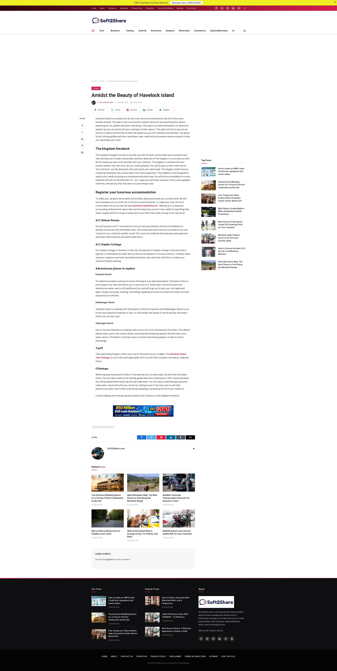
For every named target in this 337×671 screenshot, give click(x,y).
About (102, 8)
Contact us (112, 8)
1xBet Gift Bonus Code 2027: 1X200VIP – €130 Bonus (175, 615)
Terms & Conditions (165, 8)
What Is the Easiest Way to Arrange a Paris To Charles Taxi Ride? (142, 534)
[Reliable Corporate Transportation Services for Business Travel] (179, 483)
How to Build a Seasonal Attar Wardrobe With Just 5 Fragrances (176, 600)
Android (142, 31)
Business (115, 31)
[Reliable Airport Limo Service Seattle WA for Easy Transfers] (179, 518)
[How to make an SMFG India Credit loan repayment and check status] (208, 172)
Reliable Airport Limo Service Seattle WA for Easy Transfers (177, 532)
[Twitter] (82, 132)
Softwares (156, 31)
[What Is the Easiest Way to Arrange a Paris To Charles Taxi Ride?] (143, 518)
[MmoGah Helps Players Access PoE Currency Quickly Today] (208, 239)
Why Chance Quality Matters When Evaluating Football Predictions (231, 211)
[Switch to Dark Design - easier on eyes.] (244, 8)
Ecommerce (200, 31)
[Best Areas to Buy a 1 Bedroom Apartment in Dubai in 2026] (152, 632)
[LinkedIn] (82, 139)
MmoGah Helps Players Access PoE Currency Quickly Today (229, 238)
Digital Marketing (219, 31)
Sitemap (180, 8)
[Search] (244, 31)
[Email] (82, 152)
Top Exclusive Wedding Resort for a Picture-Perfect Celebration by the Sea (107, 498)
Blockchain (184, 31)
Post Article (191, 8)
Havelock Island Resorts (103, 427)
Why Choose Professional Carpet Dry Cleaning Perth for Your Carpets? (230, 225)
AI (233, 31)
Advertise (124, 8)
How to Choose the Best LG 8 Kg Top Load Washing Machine (231, 251)
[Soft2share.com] (109, 20)
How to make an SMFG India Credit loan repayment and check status (231, 171)
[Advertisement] (168, 57)
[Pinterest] (82, 145)
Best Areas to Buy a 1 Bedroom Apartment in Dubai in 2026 (176, 629)
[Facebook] (82, 125)
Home (93, 8)
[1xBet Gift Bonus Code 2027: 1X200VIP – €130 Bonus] (152, 618)
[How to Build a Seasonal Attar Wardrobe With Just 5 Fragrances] (152, 601)
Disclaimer (150, 8)
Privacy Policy (136, 8)
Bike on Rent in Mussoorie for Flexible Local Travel (105, 532)
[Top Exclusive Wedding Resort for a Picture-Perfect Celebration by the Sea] (107, 483)
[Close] (335, 2)
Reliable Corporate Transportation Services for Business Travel (176, 498)
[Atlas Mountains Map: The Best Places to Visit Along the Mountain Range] (143, 483)
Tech (101, 31)
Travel (96, 88)
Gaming (130, 31)
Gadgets (170, 31)
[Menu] (93, 30)
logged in (110, 559)
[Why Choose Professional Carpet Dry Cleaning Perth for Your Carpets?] (208, 225)
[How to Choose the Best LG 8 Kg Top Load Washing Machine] (208, 252)
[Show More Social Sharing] (174, 110)
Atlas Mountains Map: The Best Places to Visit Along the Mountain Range (142, 498)
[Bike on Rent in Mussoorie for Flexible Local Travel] (107, 518)
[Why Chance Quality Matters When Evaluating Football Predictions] (208, 212)
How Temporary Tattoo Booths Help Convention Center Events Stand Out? (230, 198)
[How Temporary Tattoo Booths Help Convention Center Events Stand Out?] (208, 199)
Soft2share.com (106, 102)
